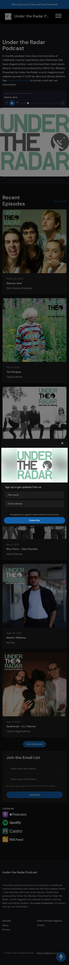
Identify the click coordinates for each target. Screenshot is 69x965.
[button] (62, 443)
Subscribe (34, 520)
